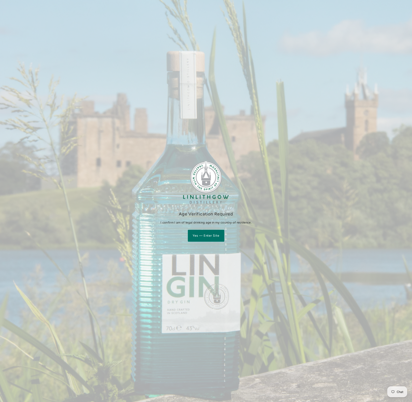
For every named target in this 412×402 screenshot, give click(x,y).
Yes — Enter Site (206, 235)
